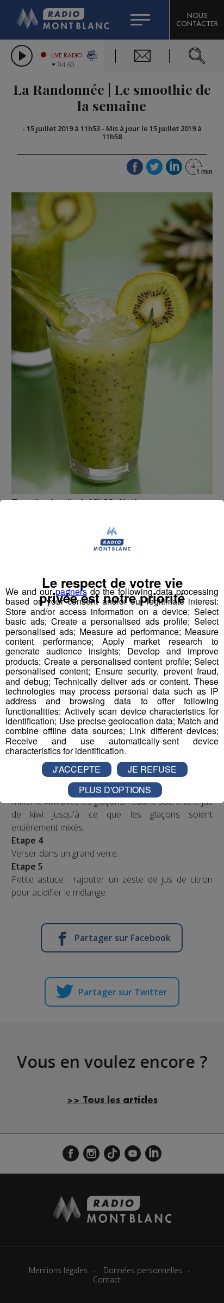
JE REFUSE (152, 769)
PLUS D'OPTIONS (115, 789)
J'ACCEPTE (77, 769)
